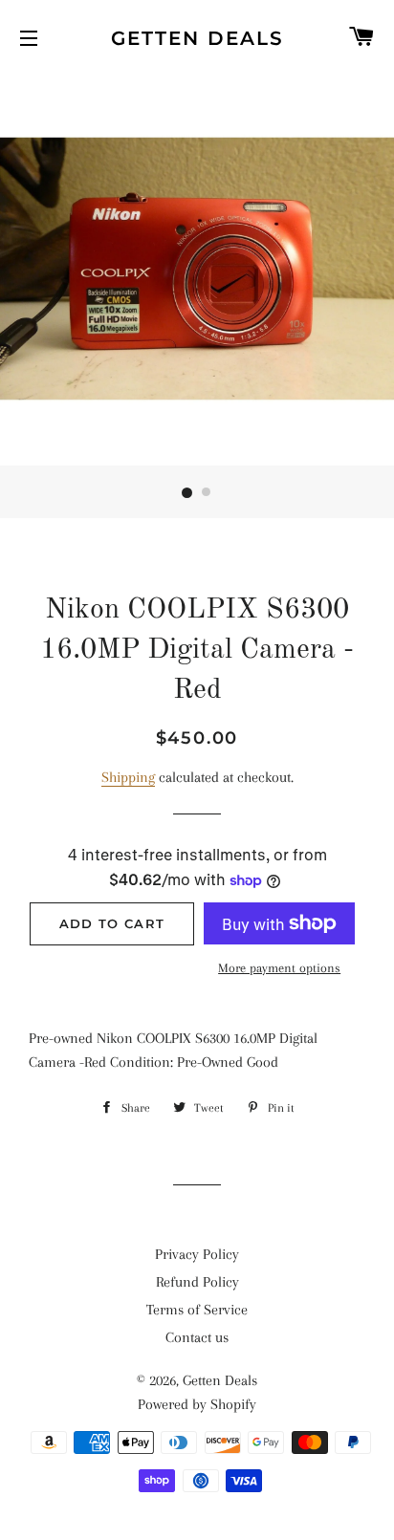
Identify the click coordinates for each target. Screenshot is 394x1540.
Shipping (128, 777)
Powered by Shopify (197, 1404)
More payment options (279, 968)
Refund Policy (197, 1282)
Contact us (197, 1337)
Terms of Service (197, 1309)
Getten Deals (197, 38)
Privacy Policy (197, 1254)
